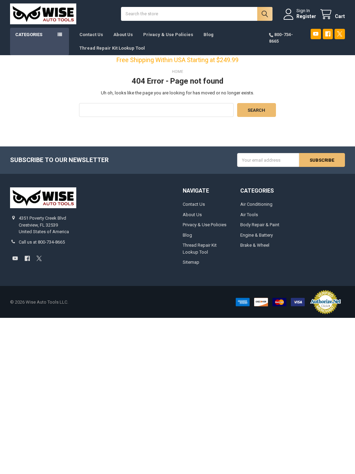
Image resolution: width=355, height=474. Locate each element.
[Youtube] (316, 34)
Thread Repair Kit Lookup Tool (112, 48)
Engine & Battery (256, 235)
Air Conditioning (256, 204)
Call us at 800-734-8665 (42, 242)
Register (306, 16)
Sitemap (191, 262)
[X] (340, 34)
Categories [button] (28, 34)
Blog (209, 34)
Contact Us (91, 34)
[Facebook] (328, 34)
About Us (123, 34)
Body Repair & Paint (259, 224)
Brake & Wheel (254, 245)
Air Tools (249, 214)
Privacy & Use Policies (168, 34)
